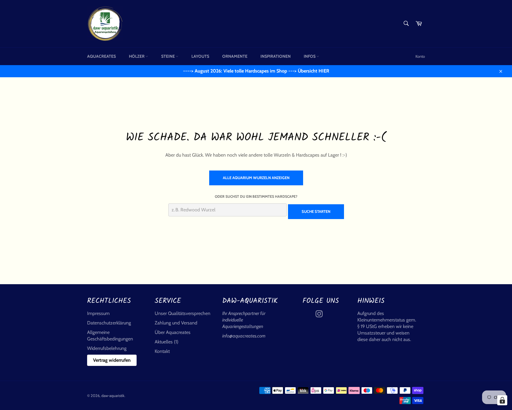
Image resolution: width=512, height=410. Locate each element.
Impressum (98, 313)
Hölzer (137, 56)
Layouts (200, 56)
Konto (420, 56)
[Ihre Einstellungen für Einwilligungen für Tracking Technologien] (502, 400)
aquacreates (101, 56)
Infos (310, 56)
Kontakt (162, 351)
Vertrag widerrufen (112, 360)
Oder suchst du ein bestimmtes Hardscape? (256, 196)
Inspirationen (275, 56)
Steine (168, 56)
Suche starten (316, 211)
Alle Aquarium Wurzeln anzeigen (256, 177)
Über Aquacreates (173, 332)
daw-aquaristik (112, 395)
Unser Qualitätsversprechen (182, 313)
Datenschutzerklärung (109, 323)
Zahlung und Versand (176, 323)
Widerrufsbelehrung (107, 348)
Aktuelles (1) (166, 342)
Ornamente (234, 56)
